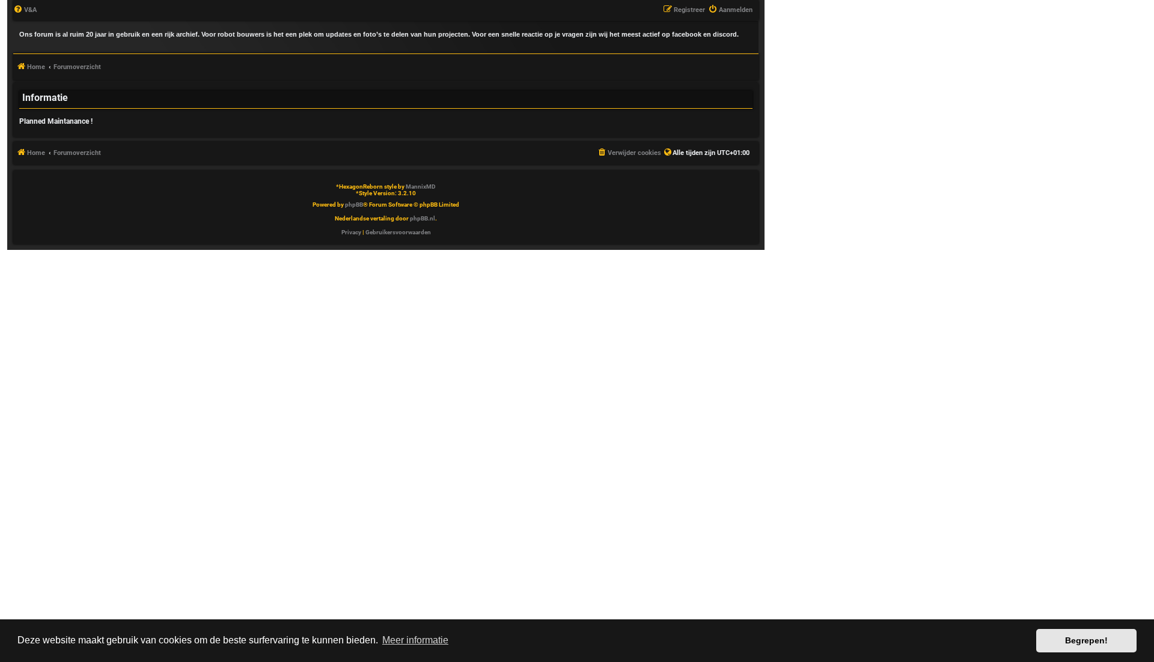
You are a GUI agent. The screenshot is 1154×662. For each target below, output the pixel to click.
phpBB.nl (422, 218)
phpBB (354, 204)
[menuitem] (25, 10)
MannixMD (421, 186)
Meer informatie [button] (415, 640)
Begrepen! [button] (1086, 640)
